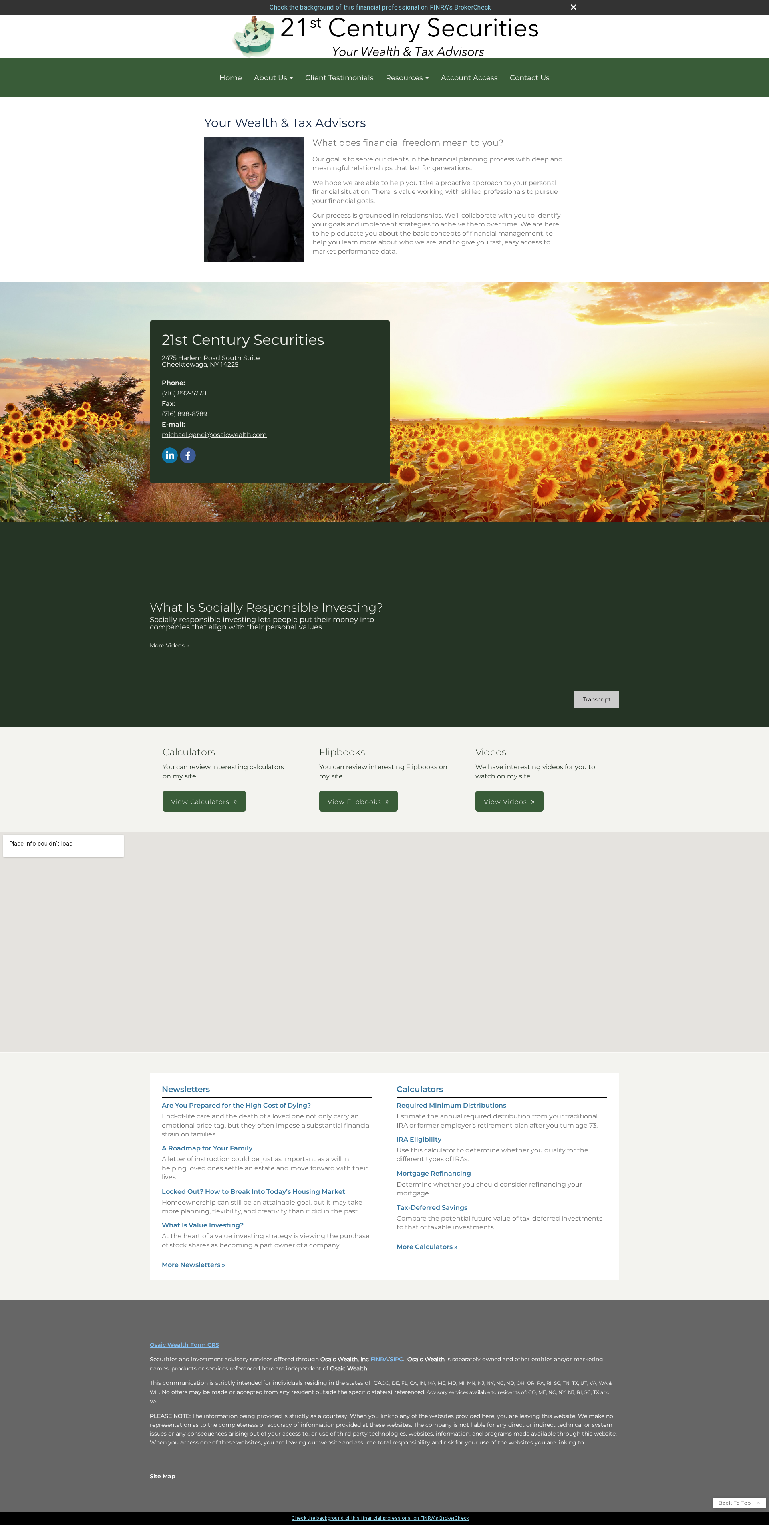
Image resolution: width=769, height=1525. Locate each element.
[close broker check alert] (573, 7)
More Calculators (427, 1247)
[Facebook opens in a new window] (188, 456)
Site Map (162, 1476)
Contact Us (530, 77)
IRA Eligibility (419, 1139)
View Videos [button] (505, 802)
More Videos (169, 645)
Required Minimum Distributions (451, 1105)
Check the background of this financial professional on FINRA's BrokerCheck (380, 7)
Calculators (420, 1089)
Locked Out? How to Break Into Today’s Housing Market (253, 1191)
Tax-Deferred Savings (432, 1207)
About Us (270, 77)
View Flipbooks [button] (354, 802)
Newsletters (186, 1089)
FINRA (379, 1359)
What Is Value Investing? (203, 1225)
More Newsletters (193, 1265)
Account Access (469, 77)
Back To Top (736, 1503)
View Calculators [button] (200, 802)
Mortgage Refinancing (434, 1173)
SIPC (396, 1359)
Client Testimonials (339, 77)
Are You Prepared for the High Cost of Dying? (236, 1105)
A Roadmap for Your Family (207, 1148)
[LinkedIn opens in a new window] (170, 456)
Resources (404, 77)
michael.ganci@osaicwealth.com (214, 435)
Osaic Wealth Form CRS (184, 1344)
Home (230, 77)
